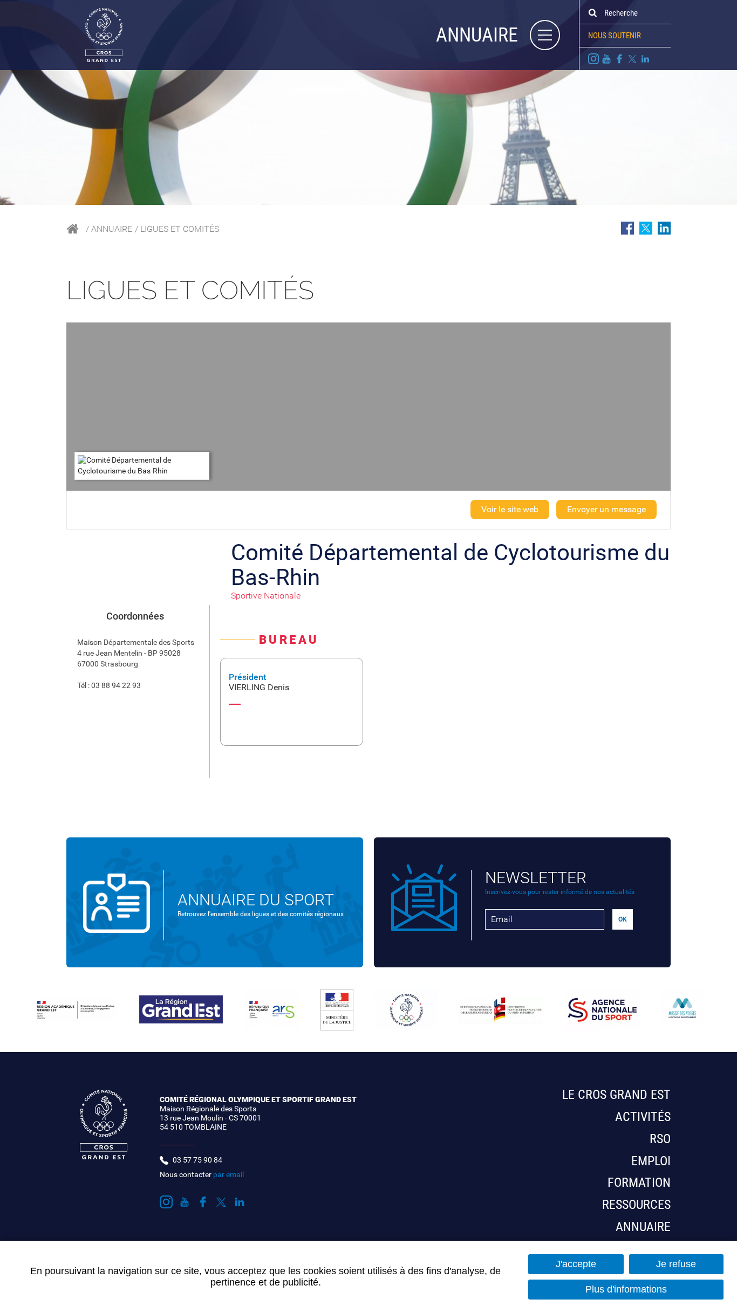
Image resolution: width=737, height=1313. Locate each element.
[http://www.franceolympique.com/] (406, 1010)
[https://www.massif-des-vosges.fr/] (682, 1010)
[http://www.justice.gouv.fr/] (336, 1010)
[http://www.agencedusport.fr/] (602, 1010)
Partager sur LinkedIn (664, 228)
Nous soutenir (614, 35)
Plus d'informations (626, 1289)
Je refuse (676, 1264)
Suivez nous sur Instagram (593, 58)
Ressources (636, 1204)
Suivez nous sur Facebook (619, 58)
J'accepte (576, 1264)
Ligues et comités (179, 229)
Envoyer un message (606, 509)
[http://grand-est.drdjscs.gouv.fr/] (76, 1010)
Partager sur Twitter (645, 228)
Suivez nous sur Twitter (632, 58)
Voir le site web (509, 509)
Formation (639, 1182)
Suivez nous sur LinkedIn (645, 58)
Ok (592, 13)
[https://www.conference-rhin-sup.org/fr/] (501, 1009)
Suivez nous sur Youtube (606, 58)
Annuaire (111, 229)
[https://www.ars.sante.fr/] (271, 1010)
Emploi (651, 1160)
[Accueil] (94, 34)
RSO (660, 1138)
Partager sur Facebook (627, 228)
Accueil (72, 229)
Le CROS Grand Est (616, 1094)
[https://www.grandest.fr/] (181, 1009)
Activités (643, 1116)
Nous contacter (202, 1174)
